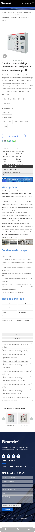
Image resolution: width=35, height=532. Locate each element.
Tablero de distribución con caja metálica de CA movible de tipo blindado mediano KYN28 (11, 425)
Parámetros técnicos (9, 175)
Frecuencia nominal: (9, 156)
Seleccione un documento (11, 505)
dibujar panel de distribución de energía (15, 361)
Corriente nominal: (9, 164)
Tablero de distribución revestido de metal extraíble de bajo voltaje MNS (23, 425)
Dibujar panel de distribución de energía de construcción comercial (16, 398)
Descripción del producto (11, 166)
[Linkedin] (13, 456)
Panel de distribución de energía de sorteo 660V (16, 385)
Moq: (4, 159)
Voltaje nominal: (8, 154)
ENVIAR (7, 509)
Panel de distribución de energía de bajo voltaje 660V (15, 366)
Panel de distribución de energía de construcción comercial (14, 356)
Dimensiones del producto (11, 172)
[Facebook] (3, 456)
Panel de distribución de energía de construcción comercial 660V (14, 392)
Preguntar (12, 136)
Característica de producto (11, 169)
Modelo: (5, 149)
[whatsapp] (8, 456)
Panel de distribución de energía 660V (15, 351)
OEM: (4, 161)
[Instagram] (18, 456)
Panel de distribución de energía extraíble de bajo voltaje (17, 372)
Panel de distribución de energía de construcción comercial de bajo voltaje (15, 379)
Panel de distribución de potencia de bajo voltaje (16, 345)
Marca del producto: (9, 151)
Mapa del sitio (24, 518)
